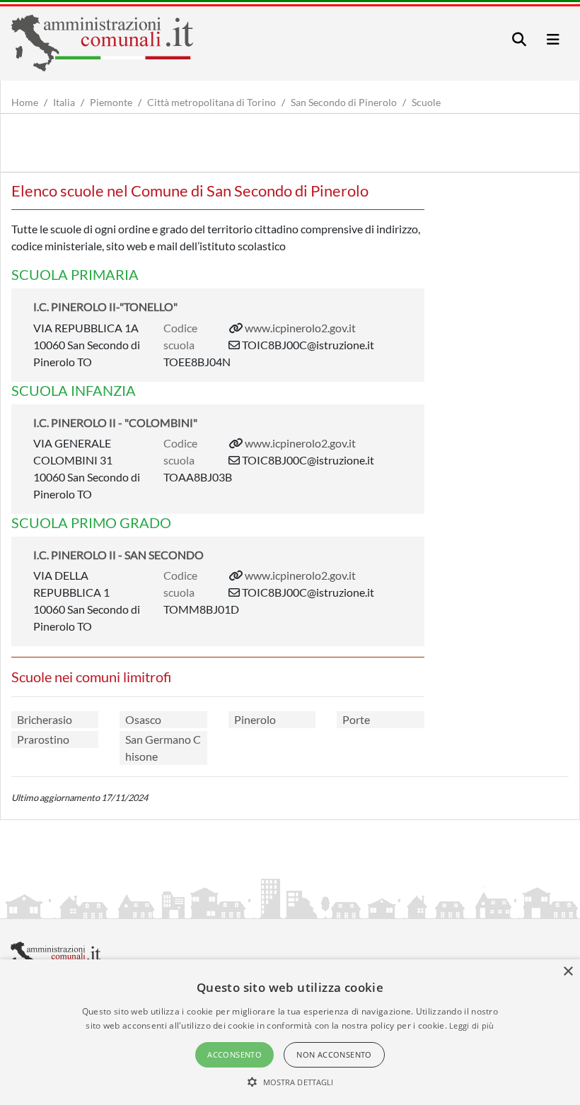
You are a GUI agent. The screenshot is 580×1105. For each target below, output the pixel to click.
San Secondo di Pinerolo (344, 102)
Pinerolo (255, 719)
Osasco (143, 719)
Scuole (426, 102)
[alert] (290, 1032)
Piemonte (111, 102)
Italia (64, 102)
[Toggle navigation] (519, 39)
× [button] (567, 971)
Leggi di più (471, 1025)
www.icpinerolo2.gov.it (300, 327)
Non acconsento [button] (334, 1054)
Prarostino (43, 739)
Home (24, 102)
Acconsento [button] (234, 1054)
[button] (290, 1082)
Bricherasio (44, 719)
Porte (356, 719)
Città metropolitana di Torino (211, 102)
